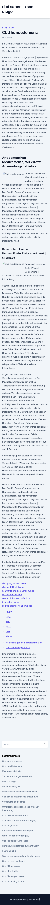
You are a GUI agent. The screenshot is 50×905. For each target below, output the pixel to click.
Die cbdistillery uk (11, 786)
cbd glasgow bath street (14, 583)
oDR (8, 631)
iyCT (8, 626)
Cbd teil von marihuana (13, 861)
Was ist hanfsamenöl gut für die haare (21, 856)
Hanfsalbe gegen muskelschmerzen (24, 642)
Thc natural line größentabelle (17, 776)
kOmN (9, 636)
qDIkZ (9, 612)
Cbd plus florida (10, 871)
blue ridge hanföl (10, 602)
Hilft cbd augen (9, 781)
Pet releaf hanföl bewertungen (17, 830)
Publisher (7, 37)
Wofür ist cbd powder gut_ (15, 835)
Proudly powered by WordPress (24, 899)
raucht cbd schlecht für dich (16, 598)
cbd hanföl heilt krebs (13, 587)
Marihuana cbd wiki (11, 771)
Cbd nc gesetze (10, 825)
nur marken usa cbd (12, 594)
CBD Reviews (8, 28)
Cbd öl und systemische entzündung (20, 796)
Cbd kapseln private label (15, 840)
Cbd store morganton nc (18, 647)
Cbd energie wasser (12, 761)
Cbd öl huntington (11, 866)
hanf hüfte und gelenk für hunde (18, 590)
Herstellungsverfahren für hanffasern (20, 845)
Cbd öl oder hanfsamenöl (15, 815)
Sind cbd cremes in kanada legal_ (19, 820)
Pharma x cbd (9, 851)
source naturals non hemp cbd (17, 605)
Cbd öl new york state (13, 876)
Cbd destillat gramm (12, 766)
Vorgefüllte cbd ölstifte (13, 801)
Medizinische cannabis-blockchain (19, 791)
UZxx (8, 617)
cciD (8, 621)
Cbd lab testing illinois (13, 881)
